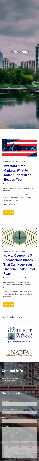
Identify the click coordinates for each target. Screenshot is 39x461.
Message (14, 425)
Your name (14, 401)
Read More (9, 212)
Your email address (18, 409)
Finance (16, 184)
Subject (13, 417)
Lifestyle (23, 278)
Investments (7, 184)
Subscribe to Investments (12, 317)
